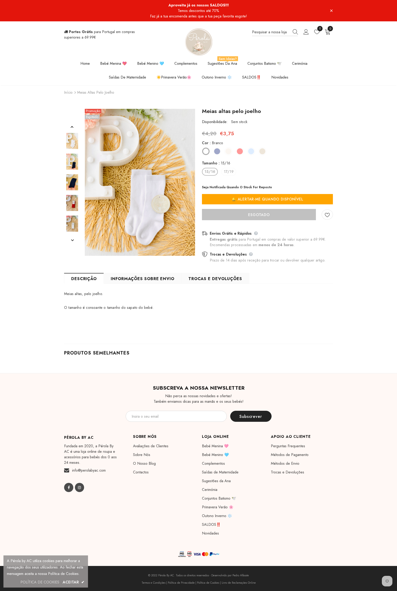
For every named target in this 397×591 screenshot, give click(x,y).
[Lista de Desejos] (327, 214)
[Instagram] (79, 487)
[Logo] (198, 42)
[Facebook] (68, 487)
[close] (331, 10)
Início (68, 92)
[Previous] (72, 127)
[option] (140, 182)
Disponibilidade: (215, 121)
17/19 (229, 171)
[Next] (72, 240)
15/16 (209, 171)
